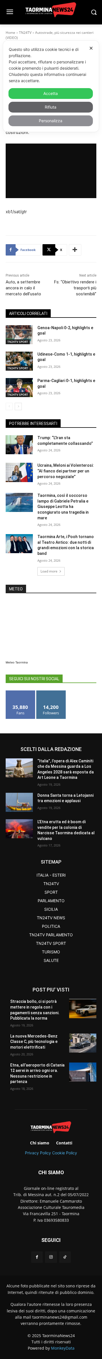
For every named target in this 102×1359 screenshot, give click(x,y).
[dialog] (51, 86)
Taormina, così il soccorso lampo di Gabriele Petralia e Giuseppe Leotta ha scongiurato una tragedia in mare (63, 506)
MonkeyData (63, 1348)
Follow (51, 692)
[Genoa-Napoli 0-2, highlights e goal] (19, 334)
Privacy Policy (38, 1152)
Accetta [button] (50, 93)
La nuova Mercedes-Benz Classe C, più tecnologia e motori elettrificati (34, 1041)
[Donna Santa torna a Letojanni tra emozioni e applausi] (19, 802)
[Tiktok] (65, 1257)
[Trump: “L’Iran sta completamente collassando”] (19, 444)
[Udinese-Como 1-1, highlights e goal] (19, 361)
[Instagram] (50, 1257)
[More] (75, 250)
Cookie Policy (64, 1152)
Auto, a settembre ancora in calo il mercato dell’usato (23, 287)
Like (20, 692)
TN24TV (25, 32)
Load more (49, 571)
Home (10, 32)
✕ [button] (91, 48)
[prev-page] (9, 406)
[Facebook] (36, 1257)
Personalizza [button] (50, 120)
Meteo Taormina (17, 662)
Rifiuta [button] (50, 107)
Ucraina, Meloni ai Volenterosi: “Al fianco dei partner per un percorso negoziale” (65, 471)
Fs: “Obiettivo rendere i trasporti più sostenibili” (75, 287)
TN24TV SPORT (17, 342)
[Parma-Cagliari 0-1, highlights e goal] (19, 387)
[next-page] (18, 406)
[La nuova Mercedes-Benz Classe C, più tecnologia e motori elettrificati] (82, 1043)
